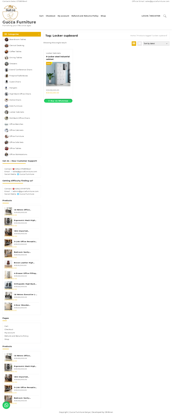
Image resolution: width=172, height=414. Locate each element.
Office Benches (16, 124)
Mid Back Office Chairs (19, 118)
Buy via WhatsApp (59, 101)
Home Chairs (15, 100)
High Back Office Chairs (20, 94)
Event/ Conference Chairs (20, 70)
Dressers (13, 64)
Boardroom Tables (17, 39)
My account (10, 333)
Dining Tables (15, 57)
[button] (6, 405)
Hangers (13, 88)
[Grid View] (134, 43)
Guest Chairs (15, 82)
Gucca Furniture (19, 22)
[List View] (139, 43)
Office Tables (15, 148)
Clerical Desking (16, 45)
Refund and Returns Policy (17, 336)
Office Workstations (18, 154)
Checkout (9, 329)
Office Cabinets (16, 130)
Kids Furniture (15, 106)
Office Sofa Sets (16, 142)
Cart (6, 326)
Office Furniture (16, 136)
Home (133, 36)
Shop (7, 339)
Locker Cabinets (16, 112)
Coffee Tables (15, 51)
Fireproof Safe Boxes (18, 76)
